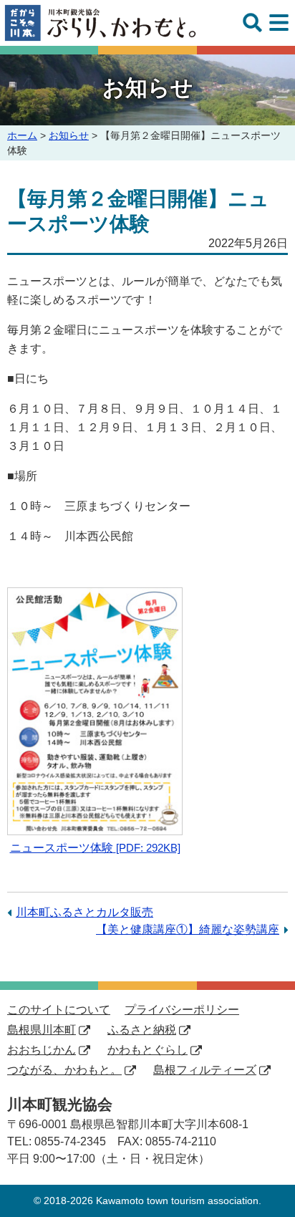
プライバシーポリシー (182, 1010)
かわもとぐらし (147, 1050)
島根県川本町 (41, 1030)
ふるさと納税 (141, 1030)
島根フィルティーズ (204, 1070)
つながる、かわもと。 (64, 1070)
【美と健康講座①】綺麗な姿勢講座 (187, 929)
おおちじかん (41, 1050)
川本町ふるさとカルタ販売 (84, 912)
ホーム (22, 135)
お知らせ (69, 135)
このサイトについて (58, 1010)
